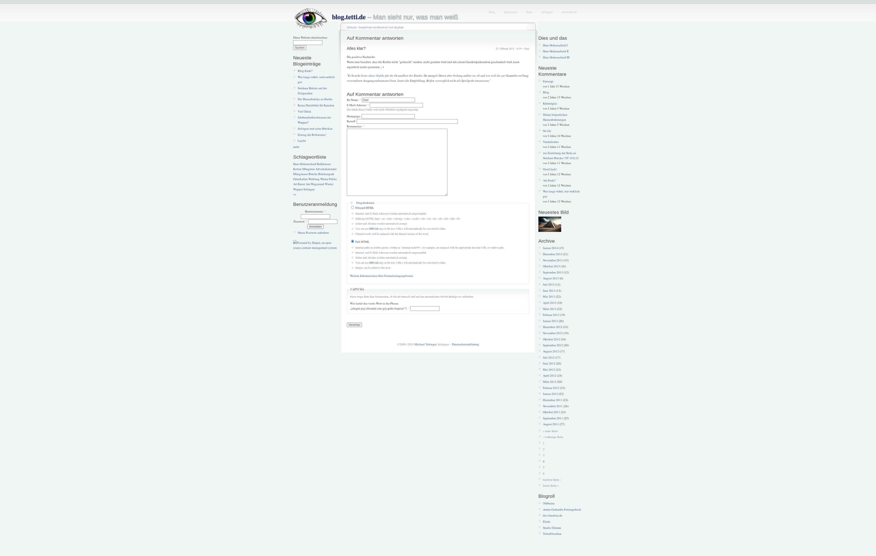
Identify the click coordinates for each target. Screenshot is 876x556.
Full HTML (362, 242)
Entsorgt (548, 81)
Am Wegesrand (315, 184)
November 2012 (553, 333)
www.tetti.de (569, 12)
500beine (549, 503)
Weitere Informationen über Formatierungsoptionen (381, 276)
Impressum (510, 12)
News (529, 12)
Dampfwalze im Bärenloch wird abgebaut (381, 27)
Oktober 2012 (551, 339)
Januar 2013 (550, 321)
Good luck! (550, 169)
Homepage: (354, 116)
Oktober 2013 (551, 266)
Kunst (301, 184)
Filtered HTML (364, 208)
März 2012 (549, 382)
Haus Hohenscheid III (556, 57)
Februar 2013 (551, 315)
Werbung (314, 179)
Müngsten (308, 169)
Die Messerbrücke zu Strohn (315, 99)
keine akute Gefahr (373, 75)
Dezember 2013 (552, 254)
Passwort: (301, 221)
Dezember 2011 (552, 400)
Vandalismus (551, 142)
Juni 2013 (549, 290)
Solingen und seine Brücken (315, 128)
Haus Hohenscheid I (555, 45)
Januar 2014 (550, 248)
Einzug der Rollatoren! (312, 135)
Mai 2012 (549, 369)
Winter (329, 184)
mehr (296, 147)
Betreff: (352, 121)
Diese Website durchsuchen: (310, 37)
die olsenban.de (552, 515)
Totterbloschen (552, 534)
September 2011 (553, 418)
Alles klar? (356, 48)
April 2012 (549, 375)
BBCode (374, 228)
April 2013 (549, 303)
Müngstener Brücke (305, 174)
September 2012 (553, 345)
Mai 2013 (549, 296)
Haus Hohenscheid (304, 164)
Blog (492, 12)
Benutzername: (315, 211)
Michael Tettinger (425, 344)
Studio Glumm (552, 528)
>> (294, 194)
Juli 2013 (549, 284)
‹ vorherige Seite (553, 437)
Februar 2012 (551, 388)
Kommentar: (355, 126)
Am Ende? (549, 180)
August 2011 (551, 424)
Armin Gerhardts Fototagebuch (562, 509)
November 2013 (553, 260)
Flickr (546, 521)
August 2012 (551, 351)
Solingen (547, 12)
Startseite (352, 27)
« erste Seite (550, 431)
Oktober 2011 (551, 412)
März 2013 (549, 309)
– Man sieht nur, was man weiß (395, 17)
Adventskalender (325, 169)
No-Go (547, 131)
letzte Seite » (551, 485)
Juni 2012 (549, 363)
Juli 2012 (549, 357)
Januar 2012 (550, 394)
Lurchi (302, 141)
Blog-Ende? (305, 71)
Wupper (298, 189)
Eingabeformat (365, 203)
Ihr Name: (354, 100)
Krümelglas (550, 103)
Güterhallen (300, 179)
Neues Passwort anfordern (313, 233)
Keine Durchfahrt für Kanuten (316, 105)
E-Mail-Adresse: (358, 105)
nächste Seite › (552, 479)
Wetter (324, 179)
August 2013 (551, 278)
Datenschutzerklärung (465, 344)
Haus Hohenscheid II (555, 51)
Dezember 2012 (552, 327)
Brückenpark (326, 174)
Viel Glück (304, 111)
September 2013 (553, 272)
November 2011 (553, 406)
